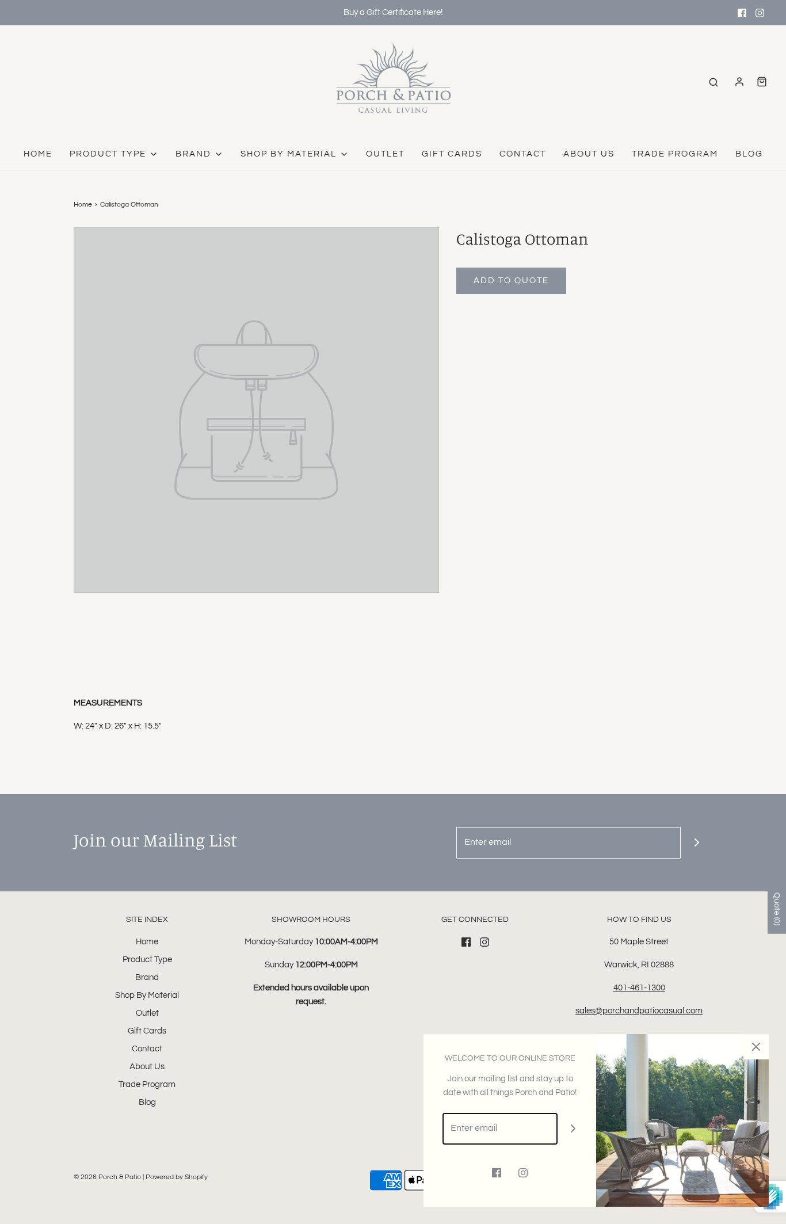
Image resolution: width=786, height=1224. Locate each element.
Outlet (385, 154)
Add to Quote (511, 280)
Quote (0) (777, 909)
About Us (589, 154)
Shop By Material (147, 995)
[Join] (696, 843)
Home (38, 154)
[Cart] (762, 82)
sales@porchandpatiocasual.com (639, 1010)
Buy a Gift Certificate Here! (393, 12)
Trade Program (675, 154)
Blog (749, 154)
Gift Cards (452, 154)
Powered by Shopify (177, 1177)
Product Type (147, 959)
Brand (147, 977)
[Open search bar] (713, 82)
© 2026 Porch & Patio (107, 1177)
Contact (522, 154)
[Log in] (739, 82)
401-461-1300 (639, 987)
